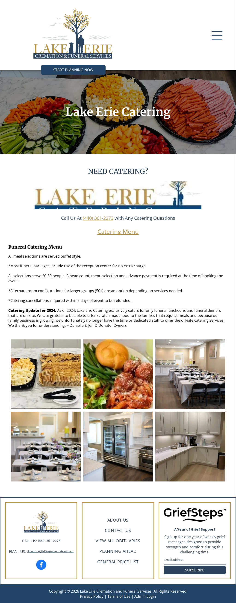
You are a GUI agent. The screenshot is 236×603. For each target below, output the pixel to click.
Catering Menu (118, 231)
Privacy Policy (91, 596)
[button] (217, 35)
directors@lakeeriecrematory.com (50, 551)
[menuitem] (118, 520)
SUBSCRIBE (194, 570)
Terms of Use (118, 596)
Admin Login (145, 596)
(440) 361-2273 (98, 218)
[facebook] (41, 565)
